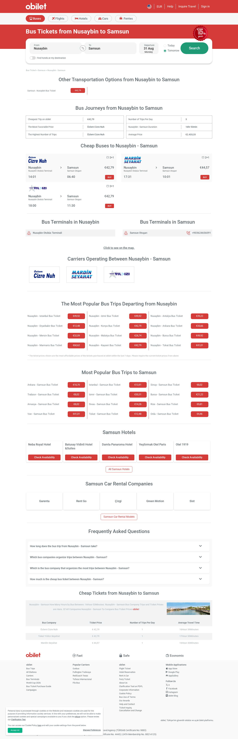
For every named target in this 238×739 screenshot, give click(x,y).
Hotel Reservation (127, 672)
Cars (105, 18)
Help (170, 6)
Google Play (173, 672)
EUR (159, 6)
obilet (136, 609)
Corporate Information (129, 690)
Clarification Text (18, 719)
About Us (123, 683)
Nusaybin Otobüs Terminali (47, 232)
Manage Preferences (92, 730)
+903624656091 (201, 232)
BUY (109, 177)
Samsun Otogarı (138, 232)
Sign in (205, 6)
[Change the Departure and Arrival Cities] (83, 48)
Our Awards (124, 700)
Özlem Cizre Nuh (95, 127)
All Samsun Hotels (119, 469)
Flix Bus (76, 683)
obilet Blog (173, 696)
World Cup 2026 (33, 683)
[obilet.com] (44, 9)
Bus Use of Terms (127, 697)
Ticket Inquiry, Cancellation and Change (130, 709)
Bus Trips (30, 668)
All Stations (31, 672)
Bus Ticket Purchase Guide (38, 686)
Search (194, 48)
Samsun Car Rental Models (119, 516)
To (90, 45)
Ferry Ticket (124, 679)
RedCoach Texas (80, 675)
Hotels (82, 18)
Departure (149, 45)
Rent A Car (124, 675)
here (39, 725)
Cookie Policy (125, 693)
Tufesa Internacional (82, 679)
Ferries (128, 18)
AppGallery (173, 675)
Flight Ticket (124, 668)
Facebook (172, 688)
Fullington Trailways (82, 672)
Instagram (173, 692)
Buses (36, 18)
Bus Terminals (32, 679)
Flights (59, 18)
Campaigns (31, 690)
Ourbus (76, 668)
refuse (77, 717)
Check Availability (44, 457)
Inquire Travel (187, 6)
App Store (172, 668)
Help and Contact (127, 704)
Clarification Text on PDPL (131, 686)
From (36, 45)
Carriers (29, 675)
